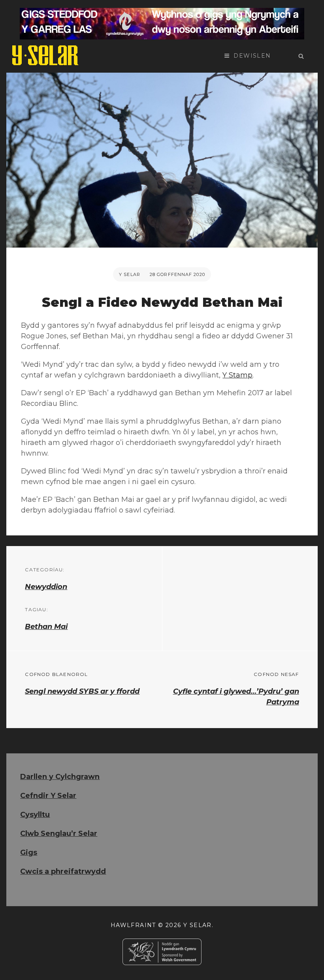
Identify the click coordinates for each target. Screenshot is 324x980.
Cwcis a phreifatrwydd (63, 871)
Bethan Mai (46, 626)
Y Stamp (237, 375)
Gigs (28, 852)
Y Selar (129, 274)
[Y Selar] (45, 55)
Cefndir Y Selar (48, 795)
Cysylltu (35, 814)
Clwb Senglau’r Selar (58, 833)
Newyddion (46, 586)
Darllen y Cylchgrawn (60, 776)
